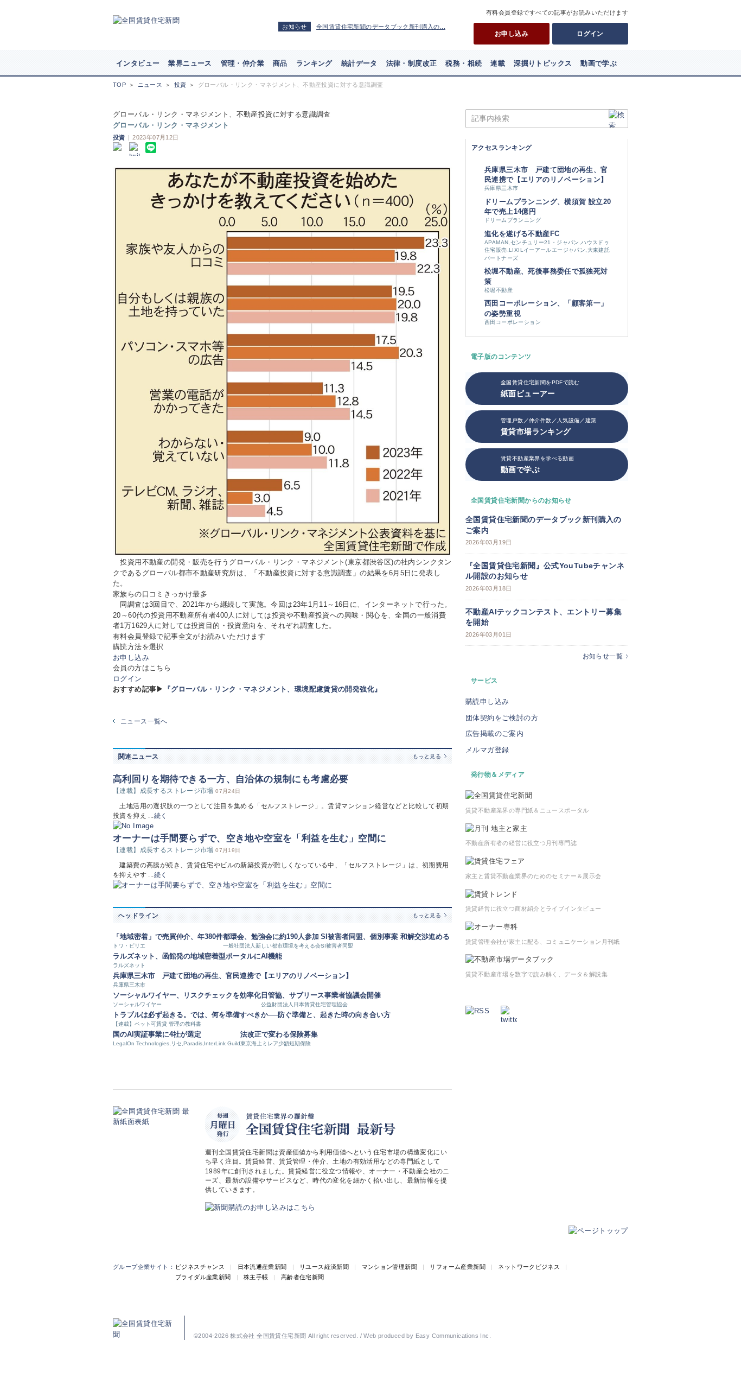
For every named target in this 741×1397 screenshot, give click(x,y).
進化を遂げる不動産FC (521, 234)
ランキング (314, 63)
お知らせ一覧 (603, 656)
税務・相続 (463, 63)
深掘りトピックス (543, 63)
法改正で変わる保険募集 (279, 1034)
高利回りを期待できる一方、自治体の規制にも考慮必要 (231, 779)
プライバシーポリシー (342, 1320)
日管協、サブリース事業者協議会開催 (321, 995)
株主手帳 (256, 1277)
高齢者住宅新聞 (302, 1277)
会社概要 (236, 1320)
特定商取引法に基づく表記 (412, 1320)
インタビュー (137, 63)
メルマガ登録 (487, 750)
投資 (180, 84)
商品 (280, 63)
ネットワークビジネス (529, 1266)
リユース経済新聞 (324, 1266)
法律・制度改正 (411, 63)
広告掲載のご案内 (494, 733)
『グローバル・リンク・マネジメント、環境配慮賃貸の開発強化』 (273, 689)
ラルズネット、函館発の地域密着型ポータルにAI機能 (197, 956)
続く (161, 816)
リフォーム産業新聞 (458, 1266)
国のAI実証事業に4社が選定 (157, 1034)
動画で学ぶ (598, 63)
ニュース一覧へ (144, 721)
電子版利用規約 (516, 1320)
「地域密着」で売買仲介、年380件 (168, 936)
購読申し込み (487, 701)
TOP (119, 84)
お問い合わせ (560, 1320)
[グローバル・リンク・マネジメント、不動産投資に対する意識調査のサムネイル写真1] (282, 362)
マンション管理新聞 (390, 1266)
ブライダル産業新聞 (203, 1277)
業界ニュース (190, 63)
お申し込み (511, 33)
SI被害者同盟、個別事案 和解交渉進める (385, 936)
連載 (497, 63)
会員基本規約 (471, 1320)
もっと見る (427, 756)
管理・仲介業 (242, 63)
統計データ (359, 63)
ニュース (150, 84)
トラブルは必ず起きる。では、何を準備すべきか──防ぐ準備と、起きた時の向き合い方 (252, 1015)
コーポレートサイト (280, 1320)
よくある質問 (602, 1320)
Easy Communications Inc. (453, 1335)
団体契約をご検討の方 (501, 718)
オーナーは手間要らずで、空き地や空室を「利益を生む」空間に (249, 838)
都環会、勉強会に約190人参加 (271, 936)
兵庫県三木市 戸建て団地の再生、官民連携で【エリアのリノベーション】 (233, 975)
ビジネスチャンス (200, 1266)
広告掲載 (205, 1320)
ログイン (590, 33)
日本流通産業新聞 (262, 1266)
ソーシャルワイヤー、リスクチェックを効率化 (187, 995)
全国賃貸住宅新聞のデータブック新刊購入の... (380, 26)
